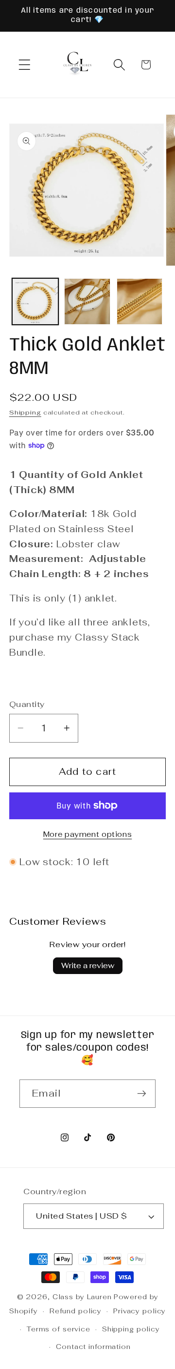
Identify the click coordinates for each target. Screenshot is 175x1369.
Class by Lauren (82, 1296)
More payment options (87, 834)
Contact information (93, 1346)
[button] (24, 64)
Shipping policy (131, 1329)
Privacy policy (139, 1311)
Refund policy (76, 1311)
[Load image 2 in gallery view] (87, 301)
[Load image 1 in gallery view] (35, 301)
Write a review (87, 965)
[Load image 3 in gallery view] (140, 301)
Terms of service (58, 1329)
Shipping (25, 412)
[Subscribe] (141, 1093)
